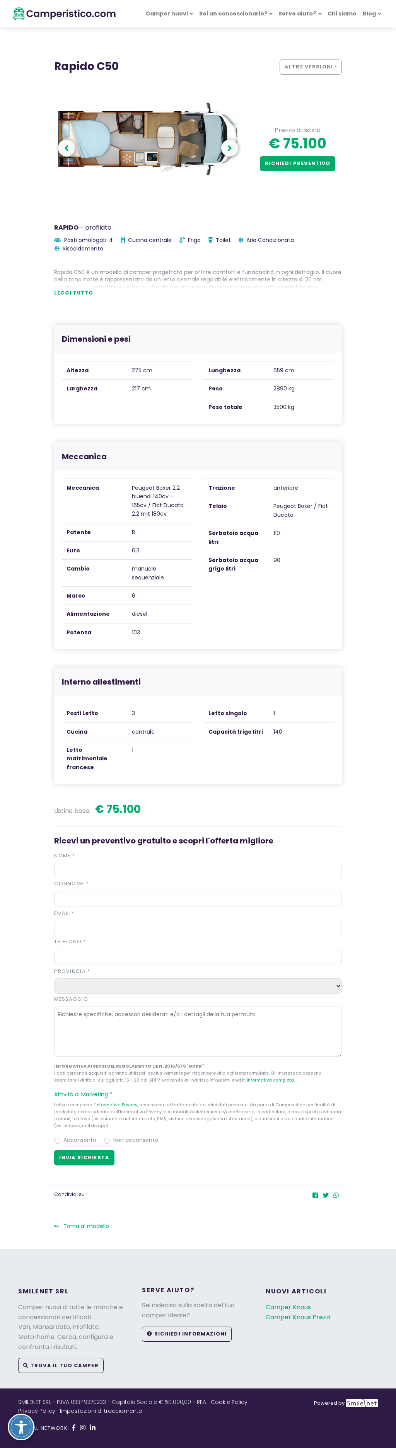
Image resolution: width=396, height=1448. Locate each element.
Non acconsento (135, 1140)
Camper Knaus (288, 1307)
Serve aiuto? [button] (297, 13)
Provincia (72, 971)
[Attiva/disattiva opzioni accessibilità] (21, 1427)
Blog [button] (369, 13)
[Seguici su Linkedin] (93, 1427)
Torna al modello (85, 1226)
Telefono (70, 941)
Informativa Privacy (116, 1105)
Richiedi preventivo (297, 163)
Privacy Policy (36, 1411)
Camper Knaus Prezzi (298, 1317)
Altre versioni (309, 66)
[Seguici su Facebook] (73, 1427)
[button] (229, 148)
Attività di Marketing (83, 1094)
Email (64, 913)
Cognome (71, 883)
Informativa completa (270, 1080)
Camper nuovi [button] (167, 13)
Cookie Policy (229, 1402)
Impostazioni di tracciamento (101, 1411)
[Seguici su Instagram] (82, 1427)
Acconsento (79, 1140)
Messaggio (71, 999)
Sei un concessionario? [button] (233, 13)
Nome (64, 855)
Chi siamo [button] (342, 13)
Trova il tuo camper (64, 1365)
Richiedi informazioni (189, 1333)
